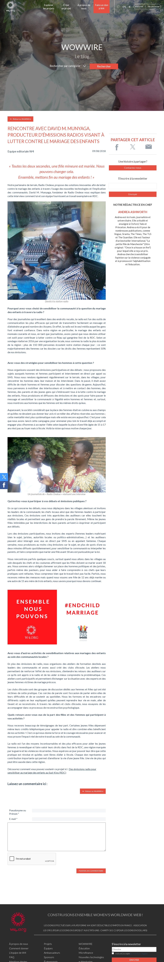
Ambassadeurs (52, 952)
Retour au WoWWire (22, 119)
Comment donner (19, 948)
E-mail (13, 818)
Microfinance (86, 952)
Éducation (84, 948)
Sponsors (49, 957)
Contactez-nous (132, 167)
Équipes (48, 948)
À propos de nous (18, 943)
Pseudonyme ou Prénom (17, 812)
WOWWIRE (85, 943)
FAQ (11, 957)
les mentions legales (139, 953)
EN (124, 6)
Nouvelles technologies (91, 957)
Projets (48, 943)
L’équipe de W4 (17, 952)
